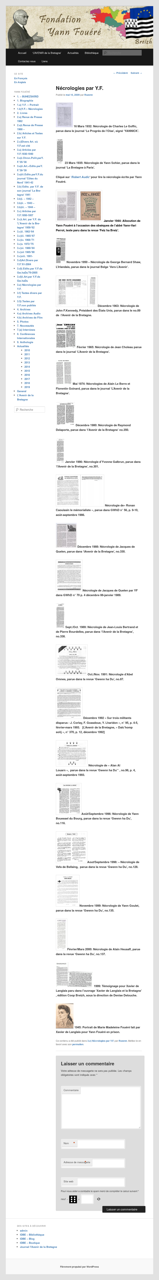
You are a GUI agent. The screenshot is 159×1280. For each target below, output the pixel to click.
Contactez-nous (27, 61)
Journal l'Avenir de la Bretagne (38, 1247)
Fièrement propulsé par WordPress (79, 1266)
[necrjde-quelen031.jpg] (66, 546)
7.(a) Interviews (26, 329)
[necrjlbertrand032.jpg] (60, 627)
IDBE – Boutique (30, 1243)
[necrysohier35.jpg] (60, 163)
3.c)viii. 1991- (25, 256)
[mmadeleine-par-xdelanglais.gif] (65, 1027)
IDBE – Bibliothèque (32, 1234)
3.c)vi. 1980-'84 (26, 248)
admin (24, 1230)
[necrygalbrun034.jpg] (60, 462)
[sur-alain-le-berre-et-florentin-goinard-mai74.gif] (64, 383)
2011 (27, 354)
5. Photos (23, 321)
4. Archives (23, 309)
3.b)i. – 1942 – (25, 199)
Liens (45, 61)
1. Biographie (25, 100)
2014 (27, 366)
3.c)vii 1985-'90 (26, 252)
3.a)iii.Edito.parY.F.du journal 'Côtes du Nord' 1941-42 (30, 178)
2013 (27, 362)
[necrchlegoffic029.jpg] (64, 126)
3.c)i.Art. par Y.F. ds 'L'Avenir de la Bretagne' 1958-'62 (29, 223)
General (21, 391)
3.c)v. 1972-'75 (25, 244)
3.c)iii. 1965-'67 (26, 236)
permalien (77, 1044)
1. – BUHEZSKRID (27, 96)
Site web (68, 1181)
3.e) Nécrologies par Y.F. (100, 1040)
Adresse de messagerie (77, 1162)
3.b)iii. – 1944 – (26, 207)
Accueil (22, 53)
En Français (20, 78)
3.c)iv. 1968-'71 (25, 240)
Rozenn (88, 94)
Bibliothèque (92, 53)
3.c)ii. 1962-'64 (25, 231)
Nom (69, 1143)
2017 (27, 379)
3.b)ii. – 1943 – (25, 203)
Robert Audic (80, 177)
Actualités (73, 53)
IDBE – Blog (27, 1238)
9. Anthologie (25, 342)
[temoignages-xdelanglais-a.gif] (80, 986)
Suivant (136, 73)
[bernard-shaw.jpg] (61, 262)
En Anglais (20, 82)
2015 (27, 371)
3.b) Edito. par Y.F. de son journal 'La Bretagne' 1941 (30, 190)
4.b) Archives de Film (30, 317)
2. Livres (22, 113)
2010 (27, 350)
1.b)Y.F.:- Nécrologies (30, 109)
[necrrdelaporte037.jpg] (65, 425)
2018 (27, 383)
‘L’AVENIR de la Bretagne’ (46, 53)
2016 (27, 375)
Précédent (120, 73)
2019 (27, 387)
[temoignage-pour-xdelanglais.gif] (62, 986)
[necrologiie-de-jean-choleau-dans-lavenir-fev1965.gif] (66, 347)
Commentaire (71, 1090)
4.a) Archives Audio (29, 313)
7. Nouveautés (25, 325)
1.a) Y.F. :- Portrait (28, 105)
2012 (27, 358)
